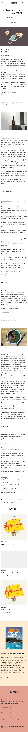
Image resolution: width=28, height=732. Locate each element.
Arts (2, 717)
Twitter (19, 719)
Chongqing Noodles (11, 489)
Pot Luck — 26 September (10, 573)
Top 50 (3, 719)
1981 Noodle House (11, 320)
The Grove (20, 102)
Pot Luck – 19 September (10, 610)
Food (2, 715)
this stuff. (8, 212)
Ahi (9, 224)
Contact (12, 712)
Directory (24, 3)
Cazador (20, 82)
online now (6, 312)
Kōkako (3, 207)
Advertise (12, 715)
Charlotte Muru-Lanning (8, 547)
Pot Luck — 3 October (9, 544)
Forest (22, 257)
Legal (11, 717)
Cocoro (4, 224)
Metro (15, 22)
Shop (3, 722)
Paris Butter (23, 222)
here (12, 502)
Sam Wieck (5, 575)
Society (3, 712)
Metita (3, 300)
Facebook (20, 717)
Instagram (20, 715)
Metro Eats (4, 51)
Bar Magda (4, 263)
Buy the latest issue (7, 678)
